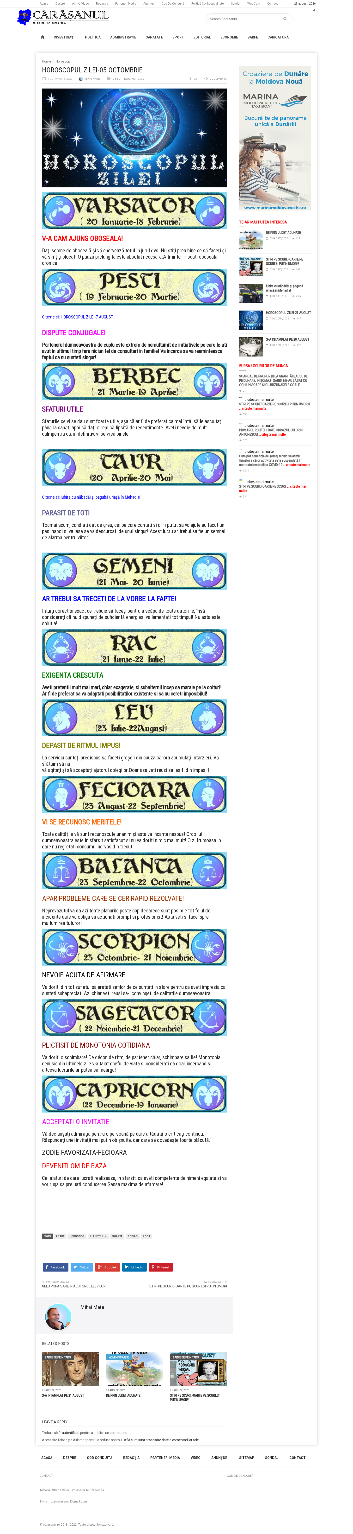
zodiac (133, 1236)
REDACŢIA (131, 1458)
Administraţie (119, 1357)
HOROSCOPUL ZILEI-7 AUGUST (87, 316)
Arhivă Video (80, 3)
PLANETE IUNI (98, 1236)
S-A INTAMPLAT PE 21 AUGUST (63, 1395)
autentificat (70, 1433)
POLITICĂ (93, 37)
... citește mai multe (259, 399)
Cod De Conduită (173, 3)
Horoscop (63, 61)
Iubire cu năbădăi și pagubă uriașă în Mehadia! (100, 497)
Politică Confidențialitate (207, 3)
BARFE (253, 37)
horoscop (77, 1236)
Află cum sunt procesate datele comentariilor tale (161, 1440)
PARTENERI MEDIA (165, 1458)
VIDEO (196, 1458)
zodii (146, 1236)
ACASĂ (46, 1458)
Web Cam (253, 3)
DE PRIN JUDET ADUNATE (123, 1395)
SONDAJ (272, 1458)
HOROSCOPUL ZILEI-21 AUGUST (288, 313)
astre (60, 1236)
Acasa (44, 3)
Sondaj (235, 3)
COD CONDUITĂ (99, 1458)
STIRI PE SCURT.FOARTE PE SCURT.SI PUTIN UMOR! (188, 1286)
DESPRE (69, 1458)
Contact (272, 3)
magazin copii (27, 1447)
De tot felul (121, 78)
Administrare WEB (299, 1524)
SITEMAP (246, 1458)
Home (46, 61)
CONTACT (297, 1458)
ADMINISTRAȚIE (123, 37)
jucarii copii (8, 1447)
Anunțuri (149, 3)
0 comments (218, 78)
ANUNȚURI (219, 1458)
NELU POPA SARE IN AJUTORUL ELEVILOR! (74, 1286)
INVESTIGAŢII (64, 37)
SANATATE (154, 37)
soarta (117, 1236)
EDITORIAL (202, 37)
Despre (60, 3)
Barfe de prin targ (58, 1357)
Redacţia (102, 3)
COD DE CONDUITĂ (240, 1475)
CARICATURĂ (278, 37)
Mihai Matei (92, 78)
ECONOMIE (229, 37)
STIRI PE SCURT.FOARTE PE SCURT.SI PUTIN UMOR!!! (284, 261)
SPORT (178, 37)
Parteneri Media (125, 3)
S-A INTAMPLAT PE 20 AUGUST (287, 339)
